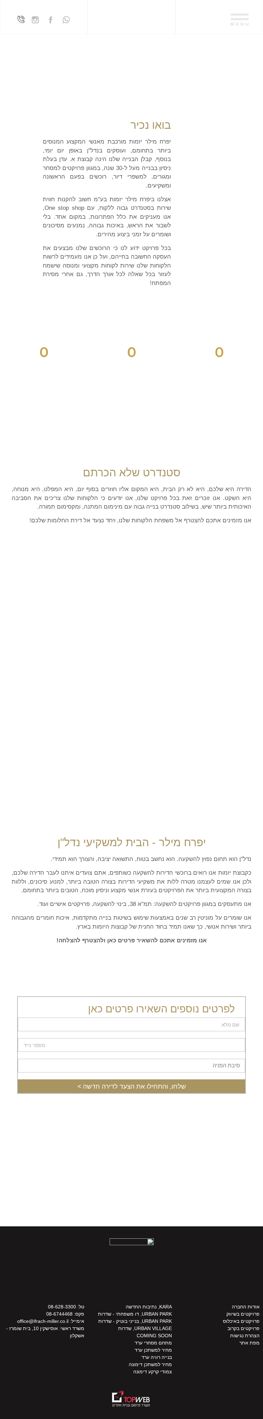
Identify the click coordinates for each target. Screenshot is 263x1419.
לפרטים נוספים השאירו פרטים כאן (161, 1009)
